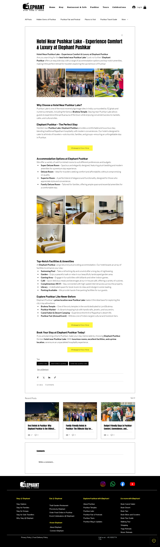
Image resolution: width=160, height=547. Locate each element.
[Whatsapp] (113, 484)
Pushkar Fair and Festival (70, 19)
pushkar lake (42, 364)
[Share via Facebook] (38, 377)
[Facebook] (123, 484)
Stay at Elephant (42, 369)
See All (132, 398)
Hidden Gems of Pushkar (46, 19)
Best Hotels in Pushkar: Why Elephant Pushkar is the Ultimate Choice (41, 427)
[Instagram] (103, 484)
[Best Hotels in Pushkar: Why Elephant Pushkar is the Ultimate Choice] (42, 411)
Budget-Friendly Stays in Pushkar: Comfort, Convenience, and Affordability (118, 427)
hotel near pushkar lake (79, 364)
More (124, 19)
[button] (94, 7)
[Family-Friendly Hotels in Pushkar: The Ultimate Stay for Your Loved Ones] (80, 411)
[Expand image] (51, 83)
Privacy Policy (26, 537)
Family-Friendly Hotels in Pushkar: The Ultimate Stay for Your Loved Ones (78, 427)
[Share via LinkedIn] (49, 377)
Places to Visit (90, 19)
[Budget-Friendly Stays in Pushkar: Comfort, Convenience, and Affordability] (118, 411)
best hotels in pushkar (59, 364)
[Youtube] (132, 484)
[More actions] (122, 35)
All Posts (28, 19)
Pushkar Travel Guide (108, 19)
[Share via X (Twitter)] (43, 377)
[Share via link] (55, 377)
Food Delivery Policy (40, 537)
